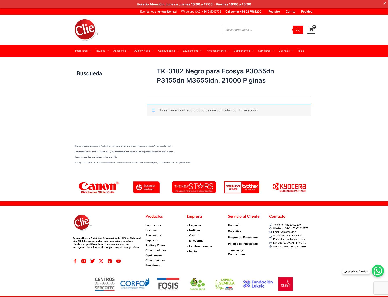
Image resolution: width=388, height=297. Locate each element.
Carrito (290, 11)
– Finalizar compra (199, 246)
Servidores (153, 265)
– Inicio (192, 251)
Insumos (151, 230)
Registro (274, 11)
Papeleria (152, 240)
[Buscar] (298, 30)
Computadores (156, 250)
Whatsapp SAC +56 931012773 (201, 11)
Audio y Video (155, 245)
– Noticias (193, 230)
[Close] (385, 3)
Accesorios (153, 235)
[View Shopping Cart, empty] (311, 30)
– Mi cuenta (195, 240)
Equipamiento (155, 255)
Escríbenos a (158, 11)
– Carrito (192, 235)
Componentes (155, 260)
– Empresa (194, 225)
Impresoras (153, 225)
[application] (89, 51)
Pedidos (306, 11)
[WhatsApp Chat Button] (378, 271)
